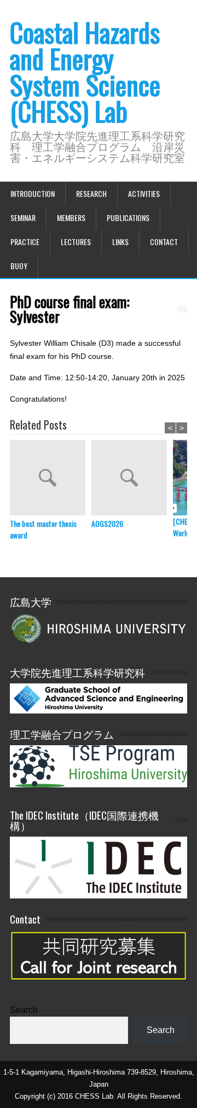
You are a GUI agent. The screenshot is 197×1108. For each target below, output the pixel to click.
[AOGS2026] (132, 479)
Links (120, 241)
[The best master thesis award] (50, 479)
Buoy (18, 265)
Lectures (76, 241)
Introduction (32, 193)
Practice (24, 241)
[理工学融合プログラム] (98, 765)
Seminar (23, 217)
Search (24, 1009)
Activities (144, 193)
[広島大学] (98, 628)
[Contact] (98, 985)
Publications (128, 217)
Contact (164, 241)
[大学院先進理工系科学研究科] (98, 710)
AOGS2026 (107, 523)
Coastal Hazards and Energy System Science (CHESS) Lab (85, 71)
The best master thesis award (43, 529)
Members (71, 217)
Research (91, 193)
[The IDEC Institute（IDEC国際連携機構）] (98, 895)
